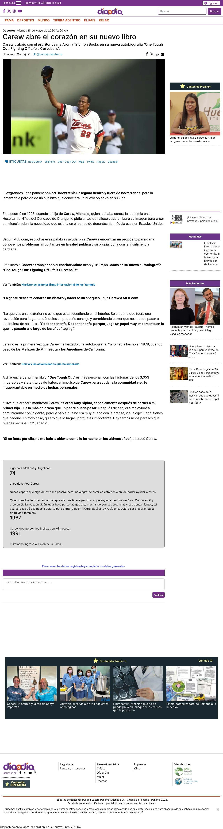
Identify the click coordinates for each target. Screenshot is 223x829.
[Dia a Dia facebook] (4, 11)
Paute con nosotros (73, 768)
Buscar (214, 11)
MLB (81, 161)
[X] (25, 772)
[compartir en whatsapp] (157, 54)
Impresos (140, 764)
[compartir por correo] (162, 54)
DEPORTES (25, 20)
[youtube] (30, 772)
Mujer (100, 777)
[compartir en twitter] (152, 54)
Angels (101, 161)
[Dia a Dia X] (9, 11)
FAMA (9, 20)
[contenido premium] (16, 783)
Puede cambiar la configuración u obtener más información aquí (106, 812)
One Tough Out (66, 161)
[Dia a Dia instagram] (15, 11)
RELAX (104, 20)
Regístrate (66, 764)
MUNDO (44, 20)
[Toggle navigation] (18, 3)
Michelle (49, 161)
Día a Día (103, 772)
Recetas (102, 781)
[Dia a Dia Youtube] (20, 11)
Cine (137, 768)
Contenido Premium (198, 86)
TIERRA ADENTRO (66, 20)
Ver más (204, 660)
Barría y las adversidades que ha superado (50, 364)
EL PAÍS (89, 20)
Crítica (101, 768)
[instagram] (35, 772)
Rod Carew (35, 161)
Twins (90, 161)
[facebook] (20, 772)
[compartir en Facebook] (147, 54)
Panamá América (108, 764)
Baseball (113, 161)
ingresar (213, 3)
